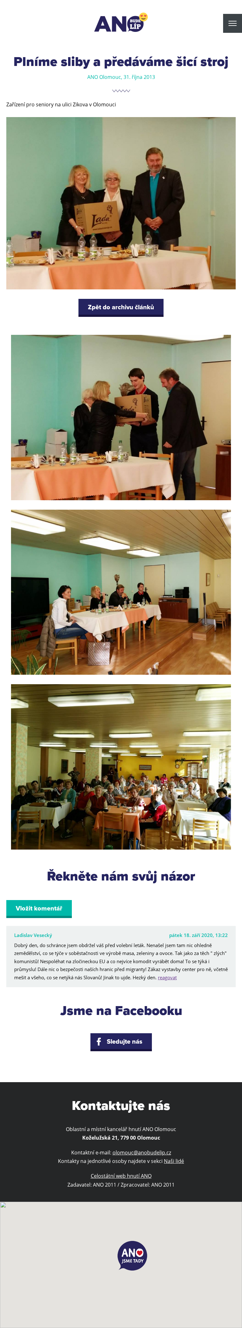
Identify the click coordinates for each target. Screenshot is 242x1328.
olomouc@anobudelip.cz (141, 1152)
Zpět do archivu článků (121, 307)
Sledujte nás (124, 1042)
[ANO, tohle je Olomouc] (121, 22)
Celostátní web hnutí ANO (121, 1175)
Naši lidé (174, 1161)
